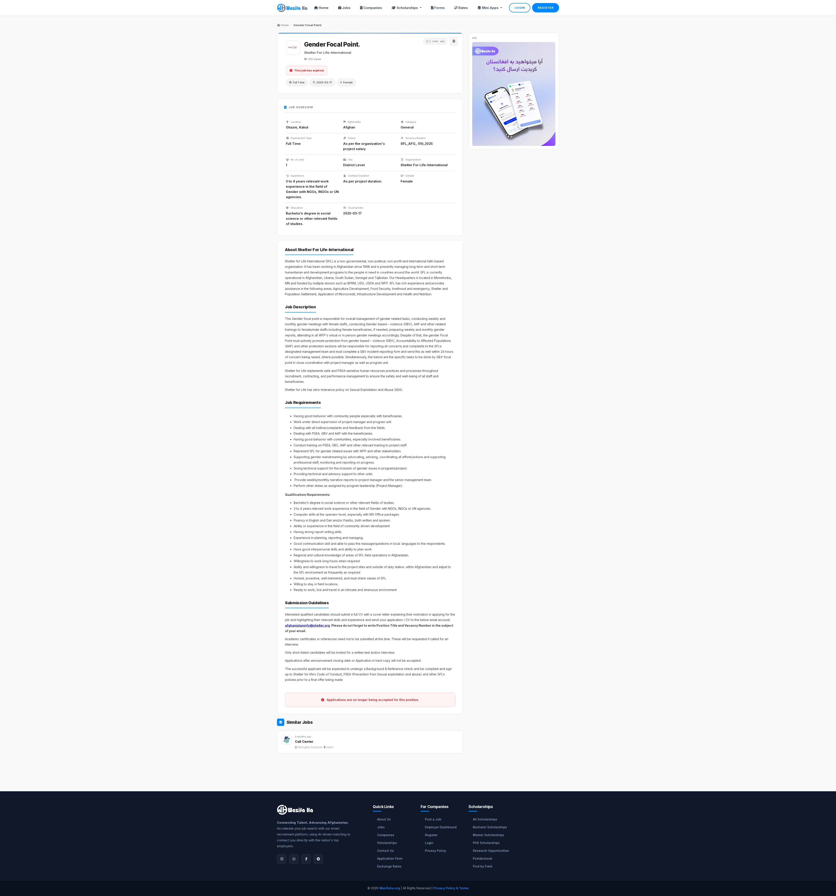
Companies (372, 8)
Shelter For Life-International (327, 53)
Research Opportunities (491, 850)
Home (324, 8)
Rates (463, 8)
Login (520, 7)
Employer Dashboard (441, 827)
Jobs (346, 8)
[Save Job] (454, 41)
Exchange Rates (389, 866)
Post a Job (433, 819)
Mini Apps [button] (490, 8)
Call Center (304, 741)
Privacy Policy (435, 850)
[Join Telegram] (318, 859)
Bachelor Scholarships (490, 827)
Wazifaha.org (389, 888)
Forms (439, 8)
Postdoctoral (482, 858)
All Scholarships (485, 819)
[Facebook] (306, 859)
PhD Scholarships (486, 843)
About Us (384, 819)
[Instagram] (282, 859)
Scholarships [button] (408, 8)
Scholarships (387, 843)
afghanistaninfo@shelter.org (307, 625)
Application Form (389, 858)
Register (545, 7)
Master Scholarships (488, 835)
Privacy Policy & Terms (451, 888)
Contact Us (385, 850)
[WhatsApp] (294, 859)
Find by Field (482, 866)
